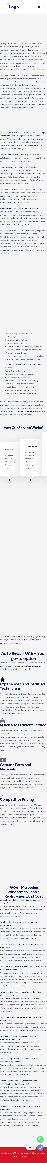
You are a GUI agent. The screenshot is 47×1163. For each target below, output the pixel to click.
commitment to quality (18, 154)
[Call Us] (40, 1147)
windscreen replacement (25, 411)
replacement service (33, 666)
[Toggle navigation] (39, 7)
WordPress (29, 1156)
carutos (24, 1153)
